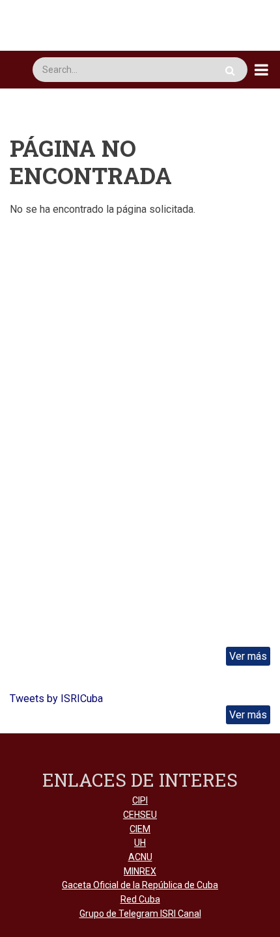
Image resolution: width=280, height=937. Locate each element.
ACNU (140, 857)
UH (140, 842)
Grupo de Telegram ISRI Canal (140, 913)
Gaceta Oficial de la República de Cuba (140, 885)
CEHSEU (140, 814)
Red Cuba (140, 899)
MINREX (140, 871)
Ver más (248, 656)
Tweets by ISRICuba (56, 698)
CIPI (140, 800)
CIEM (140, 829)
